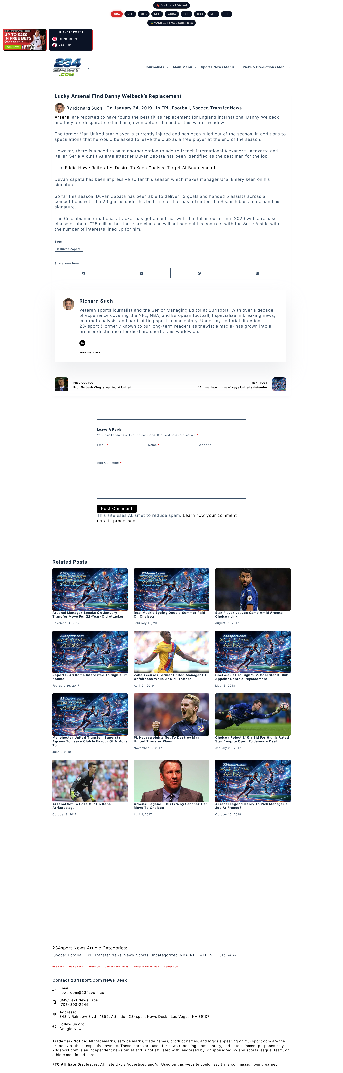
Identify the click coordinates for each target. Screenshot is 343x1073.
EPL (226, 14)
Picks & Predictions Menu (265, 67)
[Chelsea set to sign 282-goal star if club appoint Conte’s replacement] (253, 652)
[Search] (87, 67)
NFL (130, 14)
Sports (142, 955)
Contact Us (171, 966)
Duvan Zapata (69, 249)
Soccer (200, 107)
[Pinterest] (199, 273)
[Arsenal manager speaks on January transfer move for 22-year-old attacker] (90, 589)
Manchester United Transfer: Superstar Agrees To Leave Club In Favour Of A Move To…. (90, 741)
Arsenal (63, 117)
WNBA (172, 14)
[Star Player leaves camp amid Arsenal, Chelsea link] (253, 589)
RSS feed (58, 966)
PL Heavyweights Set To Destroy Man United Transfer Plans (166, 739)
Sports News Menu (217, 67)
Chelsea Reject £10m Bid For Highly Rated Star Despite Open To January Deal (252, 739)
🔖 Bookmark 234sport (171, 5)
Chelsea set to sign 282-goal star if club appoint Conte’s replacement (251, 677)
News (129, 955)
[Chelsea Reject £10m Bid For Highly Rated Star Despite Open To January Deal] (253, 714)
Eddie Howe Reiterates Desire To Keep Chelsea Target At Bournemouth (141, 167)
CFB (186, 14)
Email (102, 445)
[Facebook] (84, 273)
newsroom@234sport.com (83, 993)
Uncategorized (164, 955)
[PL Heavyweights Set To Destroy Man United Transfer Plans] (171, 714)
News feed (76, 966)
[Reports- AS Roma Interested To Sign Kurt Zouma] (90, 652)
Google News (71, 1029)
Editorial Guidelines (146, 966)
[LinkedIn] (257, 273)
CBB (200, 14)
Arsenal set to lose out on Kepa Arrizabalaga (81, 806)
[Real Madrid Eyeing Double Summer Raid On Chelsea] (171, 589)
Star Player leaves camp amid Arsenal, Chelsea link (250, 614)
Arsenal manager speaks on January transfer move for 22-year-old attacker (88, 614)
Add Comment (109, 463)
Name (154, 445)
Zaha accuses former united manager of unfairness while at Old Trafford (170, 677)
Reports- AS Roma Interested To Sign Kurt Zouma (89, 677)
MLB (144, 14)
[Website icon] (82, 343)
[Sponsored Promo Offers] (25, 40)
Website (205, 445)
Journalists (154, 67)
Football (181, 107)
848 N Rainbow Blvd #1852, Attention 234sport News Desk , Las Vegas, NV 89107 (134, 1017)
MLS (213, 14)
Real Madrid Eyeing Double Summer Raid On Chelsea (169, 614)
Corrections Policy (117, 966)
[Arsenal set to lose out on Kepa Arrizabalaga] (90, 781)
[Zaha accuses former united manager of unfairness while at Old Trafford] (171, 652)
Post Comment (117, 508)
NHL (157, 14)
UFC (223, 955)
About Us (94, 966)
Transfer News (226, 107)
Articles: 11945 (89, 352)
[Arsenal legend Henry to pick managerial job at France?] (253, 781)
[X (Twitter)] (142, 273)
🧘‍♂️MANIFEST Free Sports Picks (171, 22)
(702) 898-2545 (74, 1004)
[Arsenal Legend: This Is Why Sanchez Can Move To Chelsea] (171, 781)
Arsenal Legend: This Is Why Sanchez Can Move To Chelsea (171, 806)
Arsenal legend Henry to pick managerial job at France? (252, 806)
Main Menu (182, 67)
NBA (117, 14)
